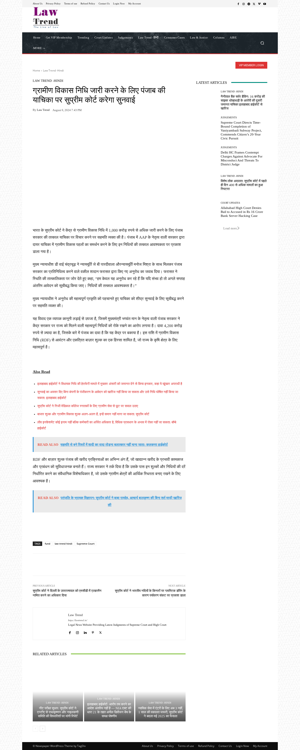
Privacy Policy (165, 746)
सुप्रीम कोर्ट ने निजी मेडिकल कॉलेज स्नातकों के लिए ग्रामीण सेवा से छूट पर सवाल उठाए (87, 406)
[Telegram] (248, 3)
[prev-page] (35, 729)
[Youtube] (264, 3)
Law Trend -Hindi (53, 70)
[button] (262, 43)
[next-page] (42, 729)
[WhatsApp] (47, 123)
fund (47, 543)
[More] (87, 123)
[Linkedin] (85, 631)
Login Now (242, 746)
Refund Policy (206, 746)
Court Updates (230, 203)
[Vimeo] (259, 3)
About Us (147, 746)
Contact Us (225, 746)
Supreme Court (85, 543)
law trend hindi (63, 543)
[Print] (67, 123)
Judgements (229, 117)
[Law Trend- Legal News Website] (64, 17)
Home (36, 70)
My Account (260, 746)
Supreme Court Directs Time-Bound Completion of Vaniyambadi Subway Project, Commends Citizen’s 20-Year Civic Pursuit (241, 130)
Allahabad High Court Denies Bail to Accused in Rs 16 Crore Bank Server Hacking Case (242, 212)
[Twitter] (254, 3)
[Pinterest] (77, 123)
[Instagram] (243, 3)
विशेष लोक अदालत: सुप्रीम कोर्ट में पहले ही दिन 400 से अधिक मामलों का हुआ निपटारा (244, 185)
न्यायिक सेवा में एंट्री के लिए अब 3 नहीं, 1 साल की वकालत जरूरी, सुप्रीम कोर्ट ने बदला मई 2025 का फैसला (160, 712)
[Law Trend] (50, 623)
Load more (230, 228)
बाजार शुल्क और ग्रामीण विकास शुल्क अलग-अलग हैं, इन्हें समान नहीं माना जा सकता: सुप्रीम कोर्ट (93, 414)
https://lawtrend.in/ (77, 620)
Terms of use (186, 746)
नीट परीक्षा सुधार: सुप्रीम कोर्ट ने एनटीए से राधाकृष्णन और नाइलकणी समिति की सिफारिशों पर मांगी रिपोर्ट (57, 712)
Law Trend (43, 109)
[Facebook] (238, 3)
